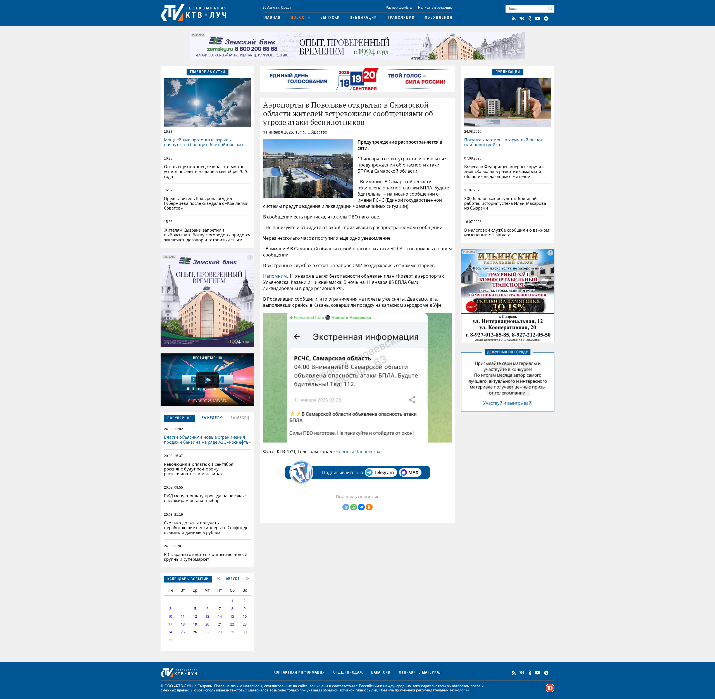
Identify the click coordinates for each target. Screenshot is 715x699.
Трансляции (401, 18)
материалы (252, 686)
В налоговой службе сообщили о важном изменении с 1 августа (506, 232)
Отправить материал (420, 673)
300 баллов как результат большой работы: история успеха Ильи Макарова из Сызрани (505, 203)
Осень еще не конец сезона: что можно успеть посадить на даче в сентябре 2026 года (206, 171)
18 (183, 624)
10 (170, 616)
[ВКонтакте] (361, 507)
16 (245, 616)
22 (232, 624)
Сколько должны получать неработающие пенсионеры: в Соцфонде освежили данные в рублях (206, 527)
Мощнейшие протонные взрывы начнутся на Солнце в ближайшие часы (205, 142)
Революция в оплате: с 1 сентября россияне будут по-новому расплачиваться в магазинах (198, 469)
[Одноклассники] (369, 507)
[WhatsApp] (353, 507)
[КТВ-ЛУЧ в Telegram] (546, 18)
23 (245, 624)
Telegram (384, 472)
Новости (300, 18)
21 (220, 624)
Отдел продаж (348, 673)
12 (195, 616)
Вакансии (380, 673)
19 (195, 624)
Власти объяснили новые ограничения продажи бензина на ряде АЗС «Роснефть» (207, 439)
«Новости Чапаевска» (356, 451)
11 (183, 616)
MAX (413, 472)
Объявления (438, 18)
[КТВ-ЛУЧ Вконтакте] (522, 18)
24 (170, 632)
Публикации (363, 18)
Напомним (275, 276)
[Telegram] (345, 507)
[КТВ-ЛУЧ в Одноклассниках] (529, 18)
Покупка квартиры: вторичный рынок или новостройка (503, 142)
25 (183, 632)
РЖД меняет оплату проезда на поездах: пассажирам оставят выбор (205, 498)
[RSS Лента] (514, 18)
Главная (272, 18)
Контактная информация (299, 673)
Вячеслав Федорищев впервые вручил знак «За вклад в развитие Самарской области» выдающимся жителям (504, 171)
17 (170, 624)
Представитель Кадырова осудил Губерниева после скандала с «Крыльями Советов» (206, 203)
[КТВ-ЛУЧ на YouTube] (537, 18)
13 (207, 616)
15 (232, 616)
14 (220, 616)
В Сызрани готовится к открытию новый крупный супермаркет (205, 556)
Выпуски (330, 18)
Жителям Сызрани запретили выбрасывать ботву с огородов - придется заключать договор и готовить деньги (207, 234)
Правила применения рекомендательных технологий (424, 690)
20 (207, 624)
